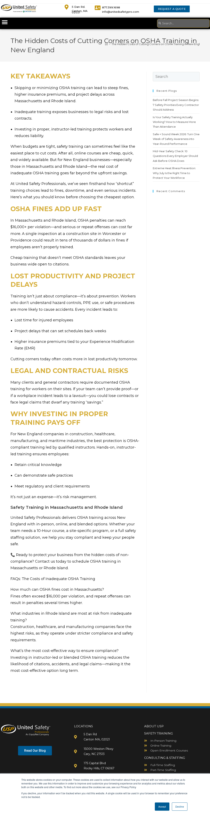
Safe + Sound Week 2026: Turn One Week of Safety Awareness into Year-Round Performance (176, 139)
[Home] (106, 44)
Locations (83, 726)
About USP (154, 726)
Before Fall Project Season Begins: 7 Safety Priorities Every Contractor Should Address (176, 104)
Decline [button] (179, 806)
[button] (4, 22)
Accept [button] (162, 806)
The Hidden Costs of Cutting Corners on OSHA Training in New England (158, 44)
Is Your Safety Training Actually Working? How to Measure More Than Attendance (174, 122)
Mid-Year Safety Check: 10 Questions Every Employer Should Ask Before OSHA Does (175, 156)
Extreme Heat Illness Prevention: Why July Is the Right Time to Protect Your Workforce (174, 173)
